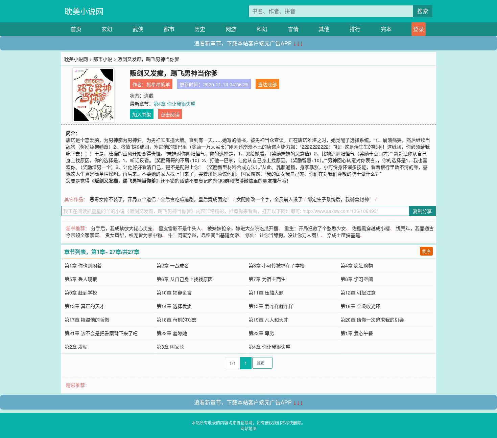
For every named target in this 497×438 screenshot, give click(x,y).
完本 (386, 29)
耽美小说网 (84, 11)
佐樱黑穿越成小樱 (371, 228)
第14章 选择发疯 (174, 306)
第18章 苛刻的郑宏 (176, 319)
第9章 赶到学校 (81, 292)
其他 (323, 29)
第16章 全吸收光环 (360, 306)
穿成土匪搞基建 (343, 235)
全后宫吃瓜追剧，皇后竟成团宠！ (196, 199)
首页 (76, 29)
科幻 (262, 29)
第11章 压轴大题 (266, 292)
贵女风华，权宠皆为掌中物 (133, 235)
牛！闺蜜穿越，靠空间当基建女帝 (203, 235)
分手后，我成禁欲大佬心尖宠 (121, 228)
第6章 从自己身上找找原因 (185, 279)
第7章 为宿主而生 (267, 279)
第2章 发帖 (76, 346)
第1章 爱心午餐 (356, 333)
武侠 (138, 29)
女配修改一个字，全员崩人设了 (269, 199)
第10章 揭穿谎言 (174, 292)
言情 (293, 29)
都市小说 (102, 59)
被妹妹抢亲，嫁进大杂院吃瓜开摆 (242, 228)
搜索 (422, 11)
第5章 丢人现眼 (81, 279)
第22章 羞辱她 (172, 333)
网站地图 (248, 428)
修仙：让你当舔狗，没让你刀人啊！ (283, 235)
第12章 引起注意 (358, 292)
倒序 (426, 251)
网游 (231, 29)
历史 (199, 29)
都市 (169, 29)
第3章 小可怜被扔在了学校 (277, 265)
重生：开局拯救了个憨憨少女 (315, 228)
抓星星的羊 (158, 84)
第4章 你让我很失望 (174, 103)
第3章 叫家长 (170, 346)
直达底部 (267, 84)
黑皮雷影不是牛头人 (180, 228)
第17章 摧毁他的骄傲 (87, 319)
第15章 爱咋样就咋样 (271, 306)
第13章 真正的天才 (84, 306)
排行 (355, 29)
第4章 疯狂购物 (356, 265)
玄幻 (106, 29)
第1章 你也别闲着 (83, 265)
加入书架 (141, 114)
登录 (418, 29)
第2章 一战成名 (173, 265)
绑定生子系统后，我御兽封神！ (340, 199)
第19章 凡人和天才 (268, 319)
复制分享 (422, 210)
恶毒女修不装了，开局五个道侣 (123, 199)
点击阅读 (170, 114)
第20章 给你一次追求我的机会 (372, 319)
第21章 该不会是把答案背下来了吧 (101, 333)
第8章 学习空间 (356, 279)
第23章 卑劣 (261, 333)
